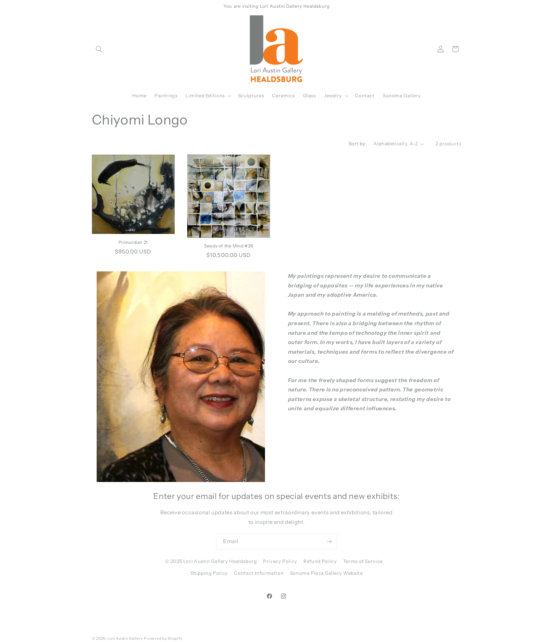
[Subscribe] (329, 542)
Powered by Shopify (163, 638)
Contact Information (259, 573)
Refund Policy (320, 561)
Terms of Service (363, 561)
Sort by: (358, 144)
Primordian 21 (133, 242)
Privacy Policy (280, 561)
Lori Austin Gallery (125, 638)
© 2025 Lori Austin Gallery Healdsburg (211, 561)
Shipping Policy (209, 573)
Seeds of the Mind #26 (228, 245)
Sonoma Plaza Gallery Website (326, 573)
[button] (99, 49)
